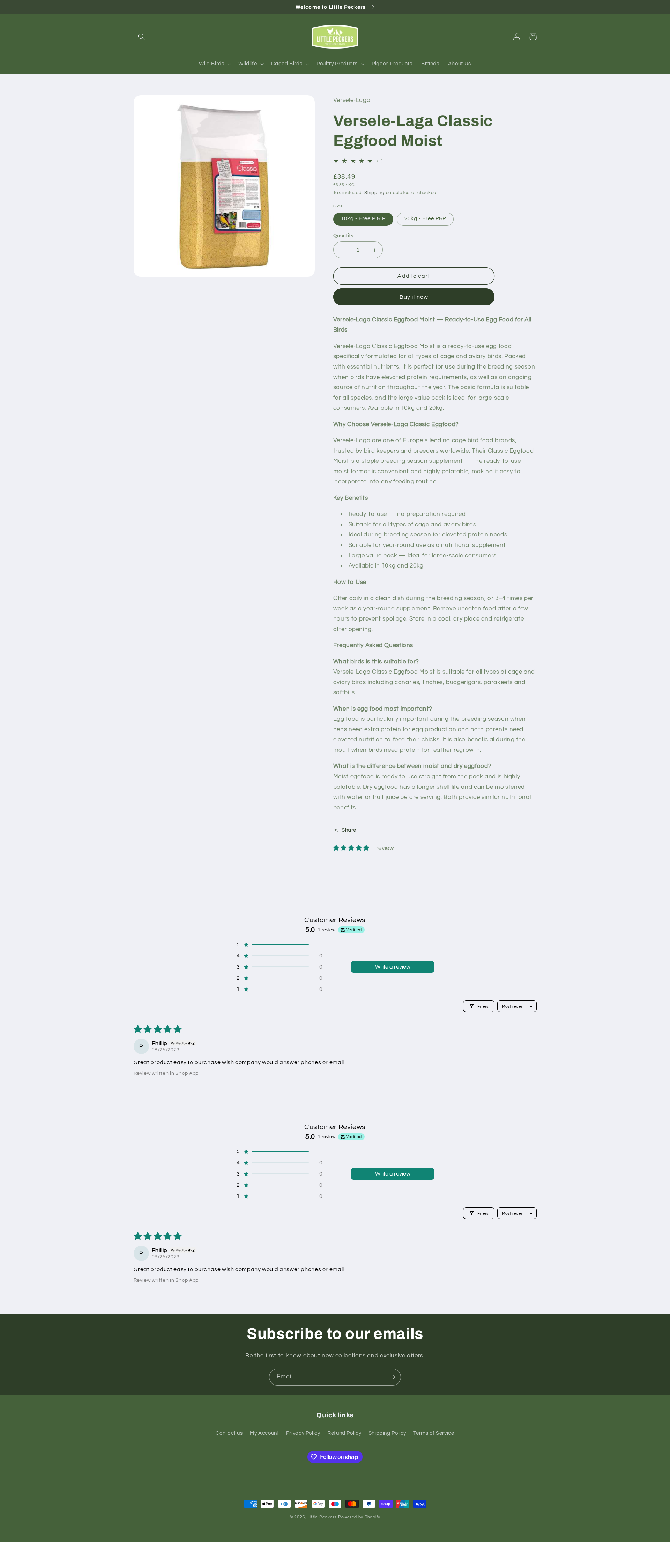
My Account (264, 1433)
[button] (142, 37)
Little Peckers (322, 1517)
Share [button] (349, 830)
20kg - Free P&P (425, 219)
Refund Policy (344, 1433)
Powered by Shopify (359, 1517)
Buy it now (414, 297)
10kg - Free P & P (363, 219)
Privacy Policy (303, 1433)
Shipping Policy (387, 1433)
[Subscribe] (393, 1377)
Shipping (374, 193)
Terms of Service (433, 1433)
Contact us (229, 1433)
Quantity (343, 235)
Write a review (392, 967)
